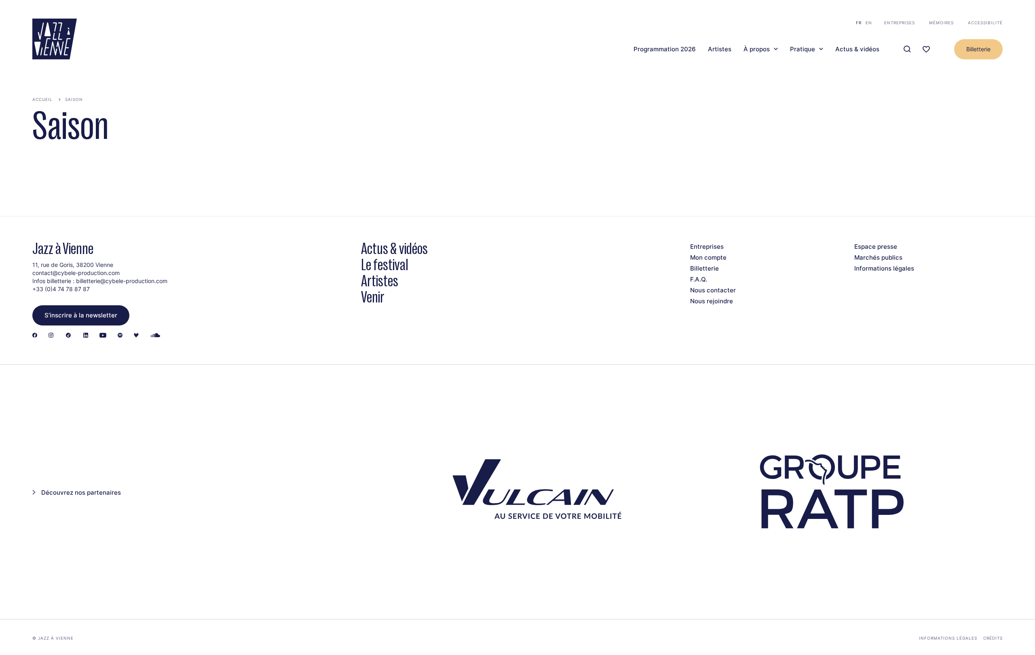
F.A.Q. (698, 279)
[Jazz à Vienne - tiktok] (68, 336)
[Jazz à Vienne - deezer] (136, 336)
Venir (372, 297)
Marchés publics (878, 257)
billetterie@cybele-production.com (121, 281)
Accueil (42, 99)
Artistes (719, 49)
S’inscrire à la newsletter (80, 315)
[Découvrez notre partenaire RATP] (830, 492)
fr (859, 22)
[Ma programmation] (926, 49)
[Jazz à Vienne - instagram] (51, 336)
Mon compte (708, 257)
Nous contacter (713, 290)
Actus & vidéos (857, 49)
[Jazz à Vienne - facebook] (34, 336)
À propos (757, 49)
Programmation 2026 (665, 49)
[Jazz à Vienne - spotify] (120, 336)
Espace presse (875, 246)
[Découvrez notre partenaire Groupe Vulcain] (533, 492)
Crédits (993, 638)
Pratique (802, 49)
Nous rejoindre (711, 301)
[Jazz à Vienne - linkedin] (85, 336)
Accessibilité (985, 22)
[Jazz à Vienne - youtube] (102, 336)
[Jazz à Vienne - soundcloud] (155, 336)
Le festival (384, 264)
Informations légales (884, 268)
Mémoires (941, 22)
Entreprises (899, 22)
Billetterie (978, 49)
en (869, 22)
